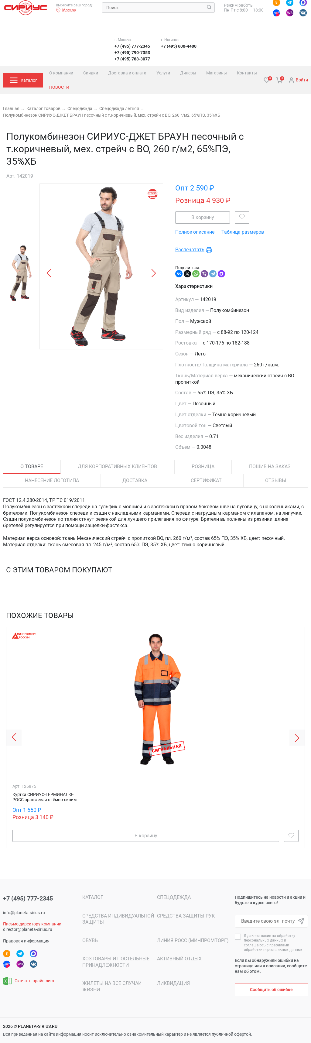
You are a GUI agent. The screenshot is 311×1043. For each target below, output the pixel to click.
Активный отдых (179, 959)
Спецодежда (174, 897)
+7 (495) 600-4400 (179, 46)
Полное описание (194, 232)
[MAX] (221, 273)
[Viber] (204, 273)
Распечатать (189, 250)
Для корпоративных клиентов (117, 466)
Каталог (92, 897)
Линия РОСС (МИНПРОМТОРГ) (193, 940)
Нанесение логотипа (52, 480)
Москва (69, 10)
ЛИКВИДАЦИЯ (173, 983)
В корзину (202, 217)
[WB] (289, 12)
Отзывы (275, 480)
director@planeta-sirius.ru (27, 929)
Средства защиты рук (186, 916)
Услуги (163, 72)
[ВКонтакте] (179, 273)
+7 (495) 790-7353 (132, 52)
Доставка (134, 480)
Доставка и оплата (127, 72)
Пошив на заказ (270, 466)
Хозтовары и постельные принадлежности (115, 962)
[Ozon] (276, 12)
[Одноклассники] (6, 953)
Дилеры (188, 72)
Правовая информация (26, 940)
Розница (203, 466)
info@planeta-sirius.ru (24, 912)
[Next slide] (297, 737)
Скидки (90, 72)
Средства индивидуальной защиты (118, 919)
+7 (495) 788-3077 (132, 59)
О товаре (31, 466)
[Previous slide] (14, 737)
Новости (59, 87)
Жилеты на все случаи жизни (112, 986)
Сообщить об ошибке (271, 989)
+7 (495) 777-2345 (132, 46)
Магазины (216, 72)
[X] (187, 273)
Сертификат (206, 480)
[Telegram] (213, 273)
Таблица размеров (242, 232)
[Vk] (303, 12)
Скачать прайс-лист (35, 980)
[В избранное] (242, 217)
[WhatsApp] (196, 273)
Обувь (90, 940)
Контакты (247, 72)
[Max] (33, 953)
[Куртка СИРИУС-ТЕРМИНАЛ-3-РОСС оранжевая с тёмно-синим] (155, 727)
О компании (61, 72)
